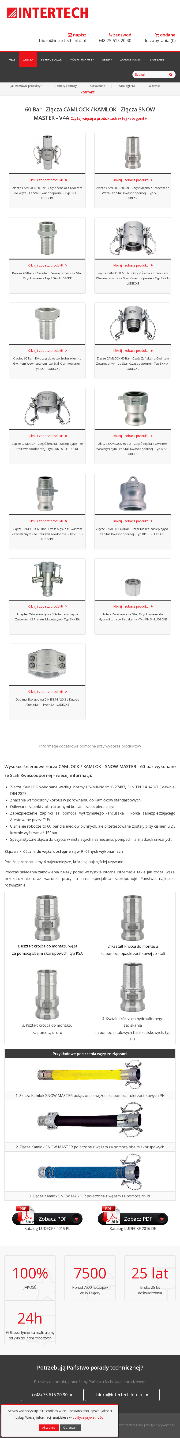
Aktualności (97, 86)
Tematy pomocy (66, 86)
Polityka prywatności (160, 1425)
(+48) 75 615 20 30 (50, 1394)
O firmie (154, 86)
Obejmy (107, 59)
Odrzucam (70, 1428)
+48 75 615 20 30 (114, 38)
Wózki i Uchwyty (82, 59)
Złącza (28, 59)
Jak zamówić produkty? (26, 86)
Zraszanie (157, 59)
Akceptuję (48, 1428)
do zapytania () (159, 38)
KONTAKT (88, 92)
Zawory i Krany (131, 59)
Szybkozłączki (51, 59)
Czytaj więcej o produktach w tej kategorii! (108, 118)
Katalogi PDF (127, 86)
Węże (11, 59)
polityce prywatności (88, 1417)
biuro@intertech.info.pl (62, 38)
